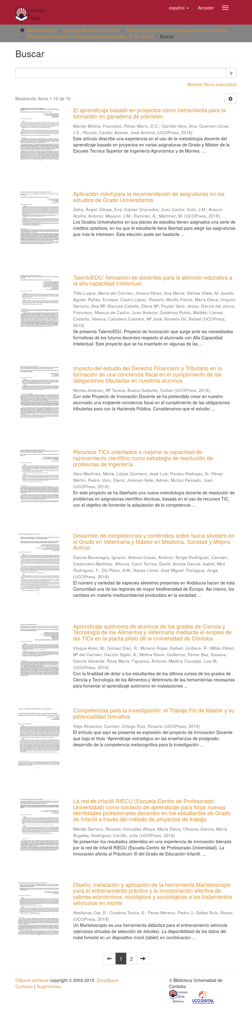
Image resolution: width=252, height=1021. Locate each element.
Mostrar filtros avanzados (212, 84)
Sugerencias (49, 986)
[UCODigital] (203, 997)
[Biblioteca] (179, 997)
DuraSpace (108, 980)
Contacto (24, 986)
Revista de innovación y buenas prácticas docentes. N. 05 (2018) (90, 36)
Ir (231, 73)
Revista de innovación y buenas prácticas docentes (177, 30)
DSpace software (32, 980)
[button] (178, 7)
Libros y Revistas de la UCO (92, 30)
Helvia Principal (42, 30)
